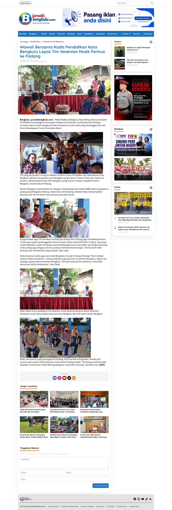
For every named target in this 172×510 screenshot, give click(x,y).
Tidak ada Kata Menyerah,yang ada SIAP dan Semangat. (32, 411)
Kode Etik (110, 506)
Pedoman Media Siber (70, 506)
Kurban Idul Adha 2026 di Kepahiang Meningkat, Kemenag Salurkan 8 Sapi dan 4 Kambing (93, 436)
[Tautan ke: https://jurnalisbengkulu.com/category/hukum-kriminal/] (150, 42)
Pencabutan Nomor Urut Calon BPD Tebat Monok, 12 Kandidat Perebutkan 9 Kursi (62, 411)
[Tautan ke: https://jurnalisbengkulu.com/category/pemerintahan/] (150, 129)
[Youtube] (64, 378)
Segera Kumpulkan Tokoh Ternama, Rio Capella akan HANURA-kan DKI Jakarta (134, 228)
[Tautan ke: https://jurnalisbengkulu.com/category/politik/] (150, 187)
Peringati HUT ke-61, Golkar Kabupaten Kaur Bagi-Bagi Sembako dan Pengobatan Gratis (135, 219)
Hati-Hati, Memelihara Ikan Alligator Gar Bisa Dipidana (137, 61)
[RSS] (74, 378)
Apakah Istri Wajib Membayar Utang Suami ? (138, 48)
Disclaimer (101, 506)
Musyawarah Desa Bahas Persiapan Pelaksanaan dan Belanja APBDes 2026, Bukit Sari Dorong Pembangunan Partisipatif (94, 411)
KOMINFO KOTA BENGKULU (38, 61)
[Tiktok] (69, 378)
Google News (134, 506)
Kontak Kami (122, 506)
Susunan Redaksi (87, 506)
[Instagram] (59, 378)
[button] (152, 3)
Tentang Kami (53, 506)
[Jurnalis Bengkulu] (37, 18)
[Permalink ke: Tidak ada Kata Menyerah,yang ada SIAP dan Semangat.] (34, 399)
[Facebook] (55, 378)
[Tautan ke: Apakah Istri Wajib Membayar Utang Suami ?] (119, 51)
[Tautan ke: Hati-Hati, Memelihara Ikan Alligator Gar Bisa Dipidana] (119, 64)
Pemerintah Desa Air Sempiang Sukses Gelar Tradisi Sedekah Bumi (34, 436)
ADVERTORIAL (24, 61)
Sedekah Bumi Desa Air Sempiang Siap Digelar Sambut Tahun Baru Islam (63, 436)
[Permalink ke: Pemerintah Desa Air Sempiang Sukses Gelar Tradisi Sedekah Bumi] (34, 424)
